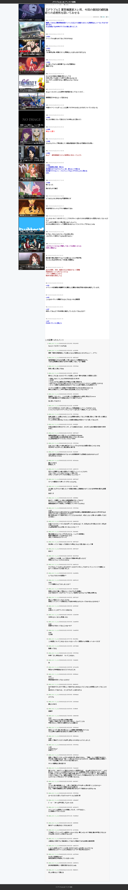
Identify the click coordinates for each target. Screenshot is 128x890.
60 (107, 16)
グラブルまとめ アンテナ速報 (64, 2)
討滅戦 (103, 16)
